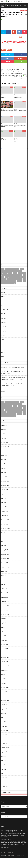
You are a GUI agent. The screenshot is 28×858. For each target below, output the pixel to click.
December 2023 (5, 519)
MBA (24, 275)
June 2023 (3, 537)
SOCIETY (3, 331)
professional (3, 279)
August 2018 (4, 752)
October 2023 (4, 524)
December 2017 (5, 782)
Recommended (13, 279)
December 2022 (5, 554)
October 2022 (4, 562)
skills (11, 281)
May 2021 (3, 631)
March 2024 (4, 507)
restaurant (20, 279)
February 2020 (4, 687)
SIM (7, 281)
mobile (2, 277)
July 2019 (3, 713)
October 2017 (4, 786)
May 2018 (3, 764)
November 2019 (5, 700)
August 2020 (4, 670)
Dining (15, 271)
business (13, 269)
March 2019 (4, 726)
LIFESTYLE (4, 326)
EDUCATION (4, 309)
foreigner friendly (21, 273)
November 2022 (5, 558)
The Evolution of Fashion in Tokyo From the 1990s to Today (12, 384)
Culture (21, 269)
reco (8, 279)
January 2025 (4, 476)
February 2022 (4, 592)
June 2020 (3, 678)
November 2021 (5, 605)
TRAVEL (3, 344)
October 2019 (4, 704)
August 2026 (4, 425)
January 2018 (4, 777)
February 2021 (4, 644)
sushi (18, 281)
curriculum (3, 271)
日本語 (20, 37)
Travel (24, 281)
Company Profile (4, 852)
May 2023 (3, 541)
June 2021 (3, 627)
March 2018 (4, 773)
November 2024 (5, 485)
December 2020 (5, 653)
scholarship (3, 281)
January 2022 (4, 597)
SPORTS (3, 335)
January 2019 (4, 734)
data (7, 271)
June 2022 (3, 575)
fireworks (15, 273)
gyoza (2, 275)
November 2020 (5, 657)
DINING (22, 10)
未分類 (2, 357)
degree (11, 271)
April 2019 (3, 721)
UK (1, 283)
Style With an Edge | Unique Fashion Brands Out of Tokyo (13, 372)
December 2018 (5, 739)
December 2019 (5, 696)
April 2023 (3, 545)
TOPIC (3, 339)
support (14, 281)
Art (5, 269)
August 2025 (4, 455)
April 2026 (3, 438)
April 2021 (3, 635)
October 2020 (4, 661)
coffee (17, 269)
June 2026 (3, 433)
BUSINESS (3, 296)
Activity (2, 269)
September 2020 (5, 666)
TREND (3, 348)
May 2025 (3, 468)
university (6, 283)
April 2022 (3, 584)
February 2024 (4, 511)
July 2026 (3, 429)
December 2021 (5, 601)
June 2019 (3, 717)
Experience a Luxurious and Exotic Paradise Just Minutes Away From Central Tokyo (13, 378)
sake (24, 279)
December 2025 (5, 446)
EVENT (25, 10)
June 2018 (3, 760)
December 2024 (5, 481)
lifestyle (20, 275)
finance (10, 273)
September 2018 (5, 747)
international (7, 275)
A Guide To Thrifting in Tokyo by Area (13, 367)
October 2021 (4, 610)
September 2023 (5, 528)
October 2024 (4, 489)
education (19, 271)
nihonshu (23, 277)
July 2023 (3, 532)
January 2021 (4, 648)
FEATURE (3, 322)
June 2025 (3, 464)
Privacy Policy (14, 852)
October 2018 (4, 743)
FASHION (3, 318)
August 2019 (4, 709)
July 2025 (3, 459)
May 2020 (3, 683)
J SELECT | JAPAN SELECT (12, 855)
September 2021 (5, 614)
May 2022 (3, 580)
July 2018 (3, 756)
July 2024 (3, 494)
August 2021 (4, 618)
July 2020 (3, 674)
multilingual (7, 277)
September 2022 (5, 567)
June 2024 (3, 498)
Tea (21, 281)
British (9, 269)
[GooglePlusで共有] (14, 32)
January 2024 (4, 515)
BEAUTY (3, 292)
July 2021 (3, 623)
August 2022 (4, 571)
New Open (13, 277)
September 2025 (5, 451)
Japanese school (14, 275)
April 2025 (3, 472)
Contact (9, 852)
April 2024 (3, 502)
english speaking (4, 273)
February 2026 (4, 442)
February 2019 (4, 730)
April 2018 (3, 769)
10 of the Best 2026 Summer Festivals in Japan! (13, 390)
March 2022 (4, 588)
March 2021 (4, 640)
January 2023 (4, 550)
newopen (18, 277)
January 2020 (4, 691)
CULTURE (3, 301)
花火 (14, 283)
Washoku (10, 283)
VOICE (3, 352)
